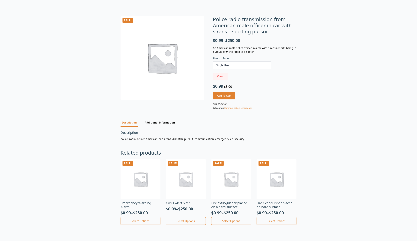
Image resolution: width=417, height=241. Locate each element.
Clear (220, 76)
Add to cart (224, 95)
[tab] (129, 122)
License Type (221, 58)
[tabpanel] (208, 136)
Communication (232, 107)
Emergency (246, 107)
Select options (140, 221)
